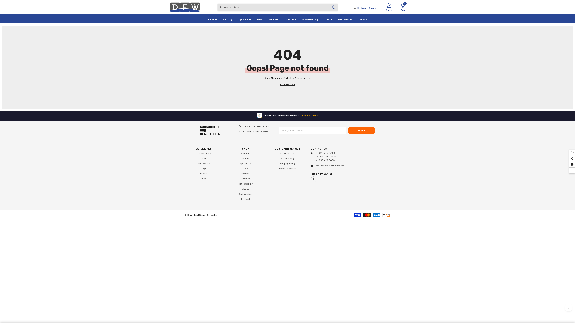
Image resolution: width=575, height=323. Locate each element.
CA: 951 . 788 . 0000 (326, 156)
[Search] (278, 7)
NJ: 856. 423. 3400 (325, 160)
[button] (572, 164)
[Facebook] (313, 179)
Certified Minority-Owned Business (291, 115)
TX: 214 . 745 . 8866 (325, 153)
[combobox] (274, 7)
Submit (362, 130)
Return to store (287, 84)
